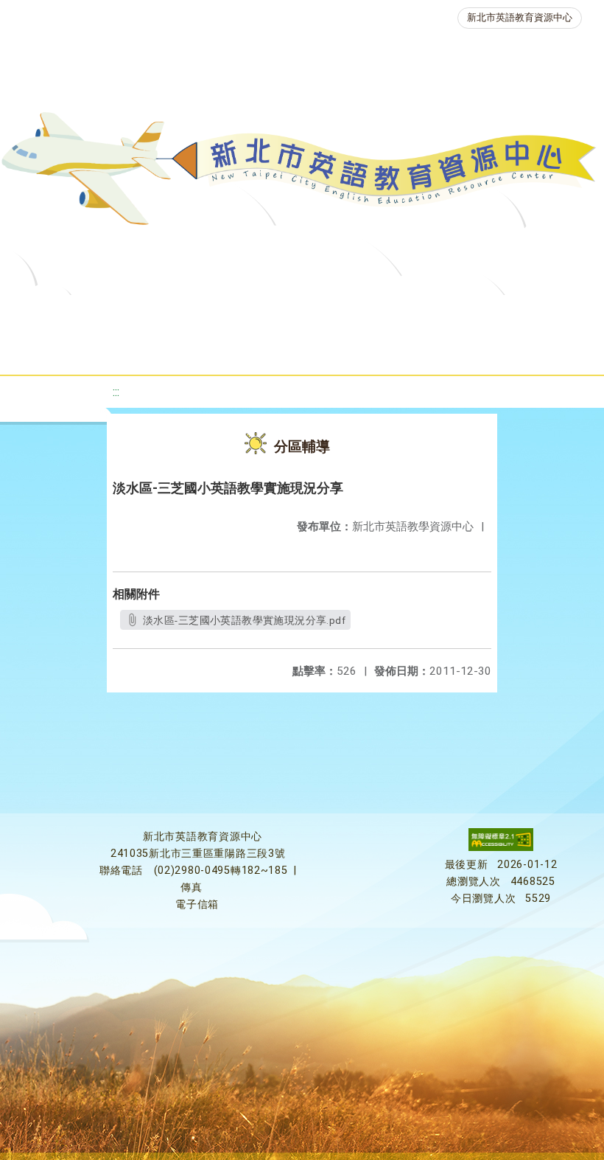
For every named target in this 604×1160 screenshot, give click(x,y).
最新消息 (166, 313)
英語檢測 (67, 350)
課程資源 (232, 313)
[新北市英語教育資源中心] (302, 173)
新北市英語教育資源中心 (519, 17)
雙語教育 (434, 350)
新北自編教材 (410, 313)
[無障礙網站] (500, 847)
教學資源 (316, 313)
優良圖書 (503, 313)
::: (116, 392)
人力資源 (235, 350)
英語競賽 (151, 350)
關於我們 (82, 313)
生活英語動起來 (335, 350)
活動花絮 (518, 350)
